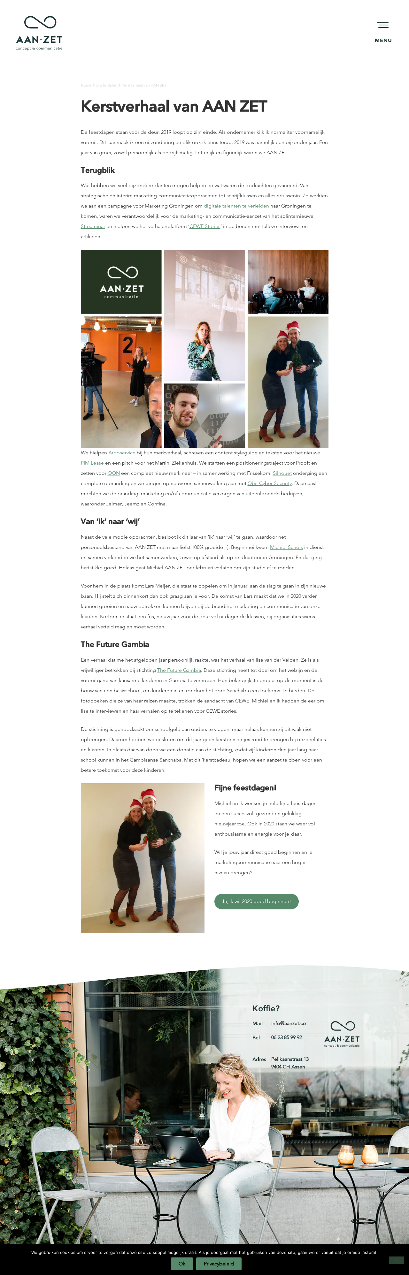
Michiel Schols (286, 547)
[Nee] (396, 1260)
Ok (182, 1264)
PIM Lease (92, 463)
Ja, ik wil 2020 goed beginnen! (256, 901)
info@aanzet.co (288, 1023)
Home (86, 85)
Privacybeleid (219, 1264)
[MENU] (383, 25)
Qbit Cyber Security (270, 483)
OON (114, 473)
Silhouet (282, 473)
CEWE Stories (204, 226)
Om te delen (106, 85)
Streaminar (93, 226)
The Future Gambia (179, 670)
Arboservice (121, 453)
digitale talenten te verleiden (236, 206)
